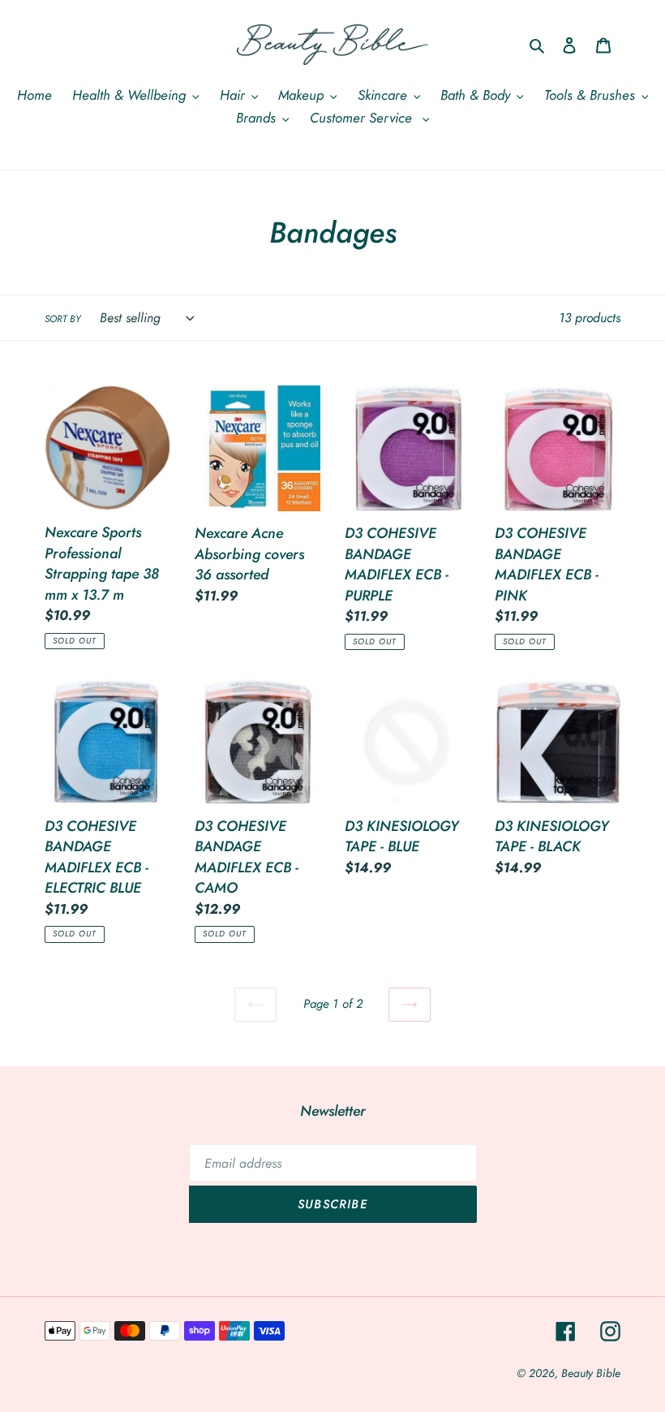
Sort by (63, 318)
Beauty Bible (590, 1373)
